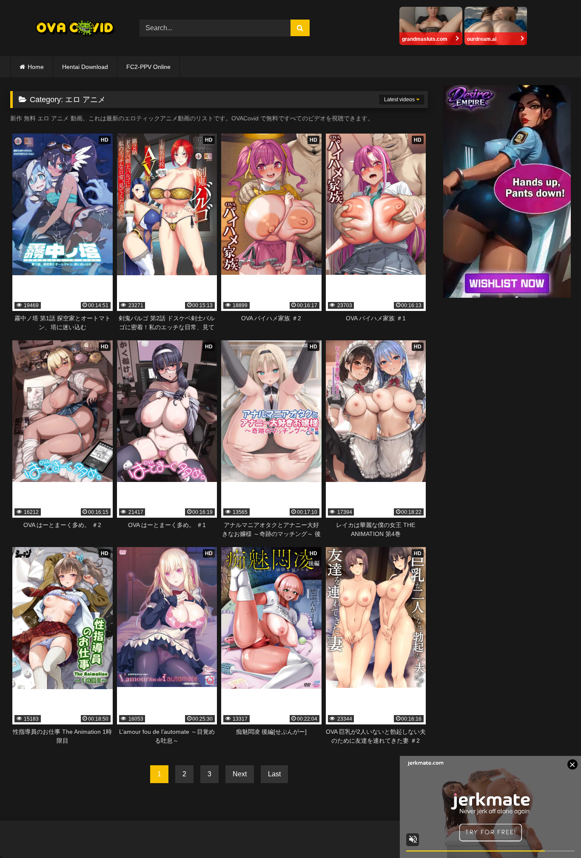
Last (274, 774)
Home (36, 66)
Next (240, 774)
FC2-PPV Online (148, 66)
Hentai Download (85, 66)
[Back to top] (554, 832)
